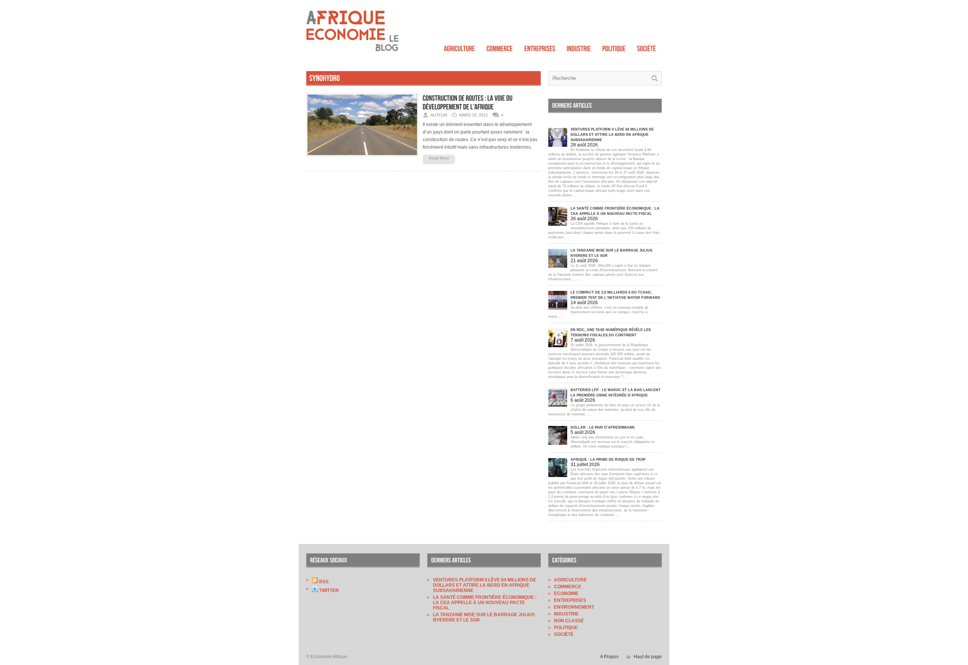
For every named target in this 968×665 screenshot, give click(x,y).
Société (564, 634)
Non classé (569, 620)
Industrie (566, 614)
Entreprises (570, 600)
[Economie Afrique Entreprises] (540, 47)
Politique (566, 627)
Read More (439, 158)
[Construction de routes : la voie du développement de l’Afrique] (362, 158)
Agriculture (570, 580)
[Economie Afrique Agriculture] (459, 47)
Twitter (328, 590)
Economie (566, 593)
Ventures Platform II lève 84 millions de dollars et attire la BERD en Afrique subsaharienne (484, 585)
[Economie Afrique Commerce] (500, 47)
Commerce (567, 586)
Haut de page (648, 656)
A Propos (609, 656)
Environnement (574, 607)
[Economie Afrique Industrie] (579, 47)
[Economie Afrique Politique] (614, 47)
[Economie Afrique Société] (646, 47)
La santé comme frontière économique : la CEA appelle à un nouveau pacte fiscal (485, 603)
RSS (323, 581)
